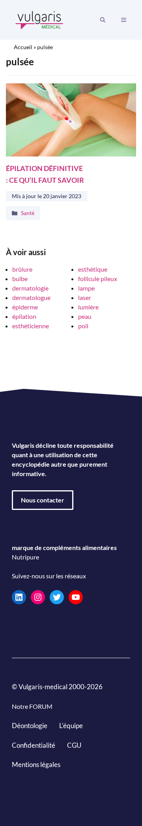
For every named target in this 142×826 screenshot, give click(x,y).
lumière (88, 307)
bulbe (20, 278)
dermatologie (30, 288)
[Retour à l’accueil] (39, 19)
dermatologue (31, 297)
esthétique (92, 269)
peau (85, 316)
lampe (86, 288)
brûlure (22, 269)
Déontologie (29, 725)
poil (83, 325)
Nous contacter (42, 500)
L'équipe (71, 725)
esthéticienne (30, 325)
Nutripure (25, 557)
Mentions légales (36, 764)
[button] (102, 20)
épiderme (25, 307)
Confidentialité (33, 745)
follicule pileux (97, 278)
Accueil (23, 47)
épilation (24, 316)
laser (84, 297)
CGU (74, 745)
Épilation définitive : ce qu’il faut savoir (45, 174)
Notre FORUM (32, 706)
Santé (27, 213)
